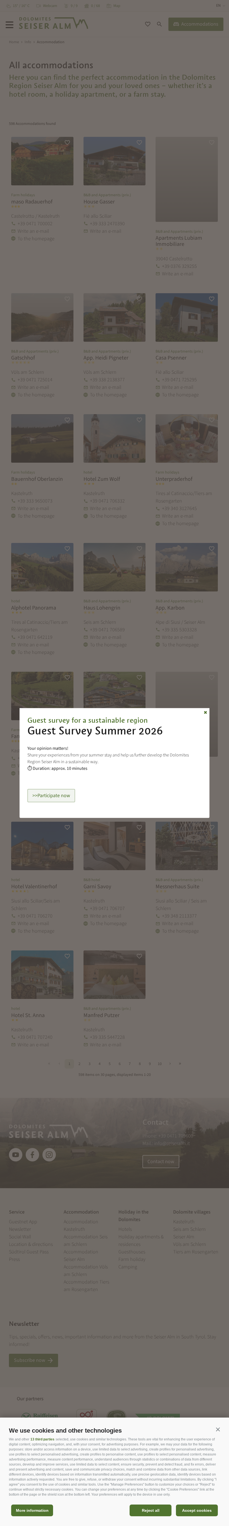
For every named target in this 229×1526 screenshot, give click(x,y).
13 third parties (42, 1439)
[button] (218, 1429)
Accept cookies (197, 1510)
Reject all (150, 1510)
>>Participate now (51, 795)
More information (32, 1510)
